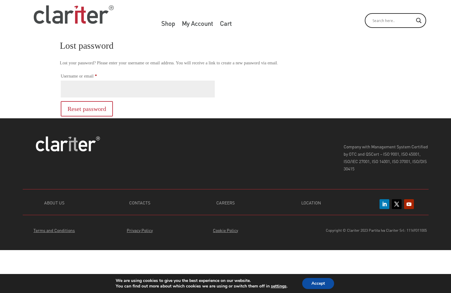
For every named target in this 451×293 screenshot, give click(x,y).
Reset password (86, 108)
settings (279, 286)
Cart (226, 24)
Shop (168, 24)
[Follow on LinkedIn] (384, 204)
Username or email (86, 76)
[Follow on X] (397, 204)
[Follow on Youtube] (409, 204)
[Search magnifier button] (418, 20)
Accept (318, 283)
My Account (197, 24)
